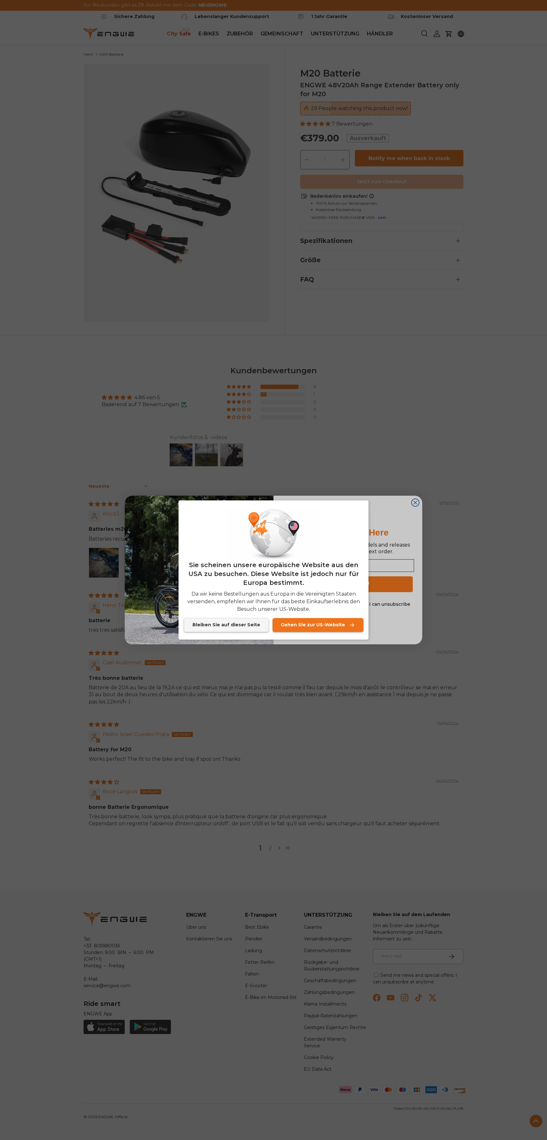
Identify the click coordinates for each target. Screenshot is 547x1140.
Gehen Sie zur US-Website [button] (313, 625)
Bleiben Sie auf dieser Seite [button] (226, 625)
